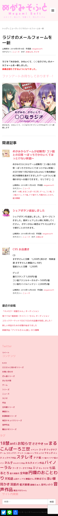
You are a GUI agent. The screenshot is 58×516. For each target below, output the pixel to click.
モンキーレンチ (24, 512)
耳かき (5, 484)
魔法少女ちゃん (20, 490)
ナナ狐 (25, 195)
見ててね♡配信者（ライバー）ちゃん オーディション (25, 316)
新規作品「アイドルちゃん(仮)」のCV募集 (20, 330)
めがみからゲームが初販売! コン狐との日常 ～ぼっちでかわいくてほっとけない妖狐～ (34, 154)
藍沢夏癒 (16, 198)
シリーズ (5, 389)
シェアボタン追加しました (29, 210)
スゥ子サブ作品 (9, 457)
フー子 (15, 468)
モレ (40, 468)
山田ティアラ (19, 479)
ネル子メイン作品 (34, 463)
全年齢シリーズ (8, 407)
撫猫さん (5, 411)
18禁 (19, 191)
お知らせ (29, 52)
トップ (5, 28)
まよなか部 (6, 380)
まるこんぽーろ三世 (31, 191)
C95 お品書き (21, 249)
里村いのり (47, 484)
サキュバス (39, 453)
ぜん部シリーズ (8, 376)
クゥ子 (42, 449)
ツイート (5, 352)
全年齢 (24, 473)
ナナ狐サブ (33, 195)
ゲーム (42, 191)
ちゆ (46, 444)
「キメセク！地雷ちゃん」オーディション (20, 311)
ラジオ (36, 52)
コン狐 (48, 191)
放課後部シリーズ (9, 416)
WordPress (45, 512)
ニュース (13, 28)
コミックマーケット (15, 453)
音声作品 (5, 425)
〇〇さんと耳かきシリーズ (13, 367)
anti (13, 443)
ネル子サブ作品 (19, 463)
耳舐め (14, 484)
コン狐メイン (29, 453)
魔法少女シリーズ (9, 429)
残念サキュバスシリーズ (12, 420)
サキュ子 (48, 453)
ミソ (35, 468)
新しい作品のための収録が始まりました (19, 325)
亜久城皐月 (14, 473)
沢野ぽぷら (40, 478)
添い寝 (51, 478)
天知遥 (9, 479)
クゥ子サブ (51, 449)
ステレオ (24, 457)
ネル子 (8, 463)
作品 (4, 402)
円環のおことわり (46, 195)
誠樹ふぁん (35, 484)
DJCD (4, 363)
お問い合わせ (7, 371)
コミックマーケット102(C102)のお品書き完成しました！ (27, 320)
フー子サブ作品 (25, 468)
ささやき (37, 444)
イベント (34, 449)
